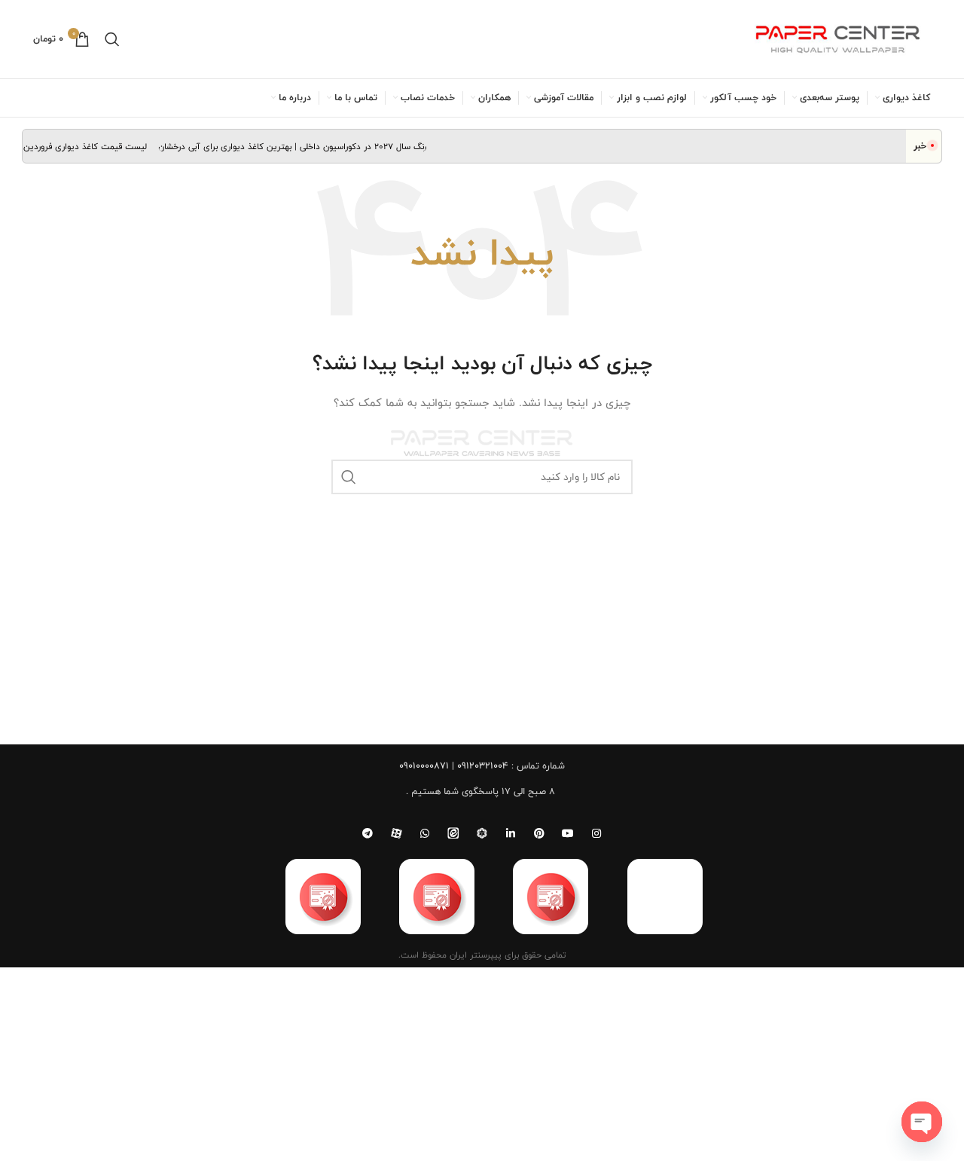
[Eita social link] (453, 833)
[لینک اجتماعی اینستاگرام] (596, 833)
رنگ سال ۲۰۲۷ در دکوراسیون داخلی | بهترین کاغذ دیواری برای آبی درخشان (301, 146)
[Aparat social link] (396, 833)
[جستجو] (112, 39)
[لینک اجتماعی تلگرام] (367, 833)
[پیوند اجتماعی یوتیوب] (568, 833)
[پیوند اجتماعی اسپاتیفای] (482, 833)
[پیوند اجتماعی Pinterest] (539, 833)
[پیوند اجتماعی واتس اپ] (424, 833)
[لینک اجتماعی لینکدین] (510, 833)
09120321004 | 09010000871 (453, 765)
